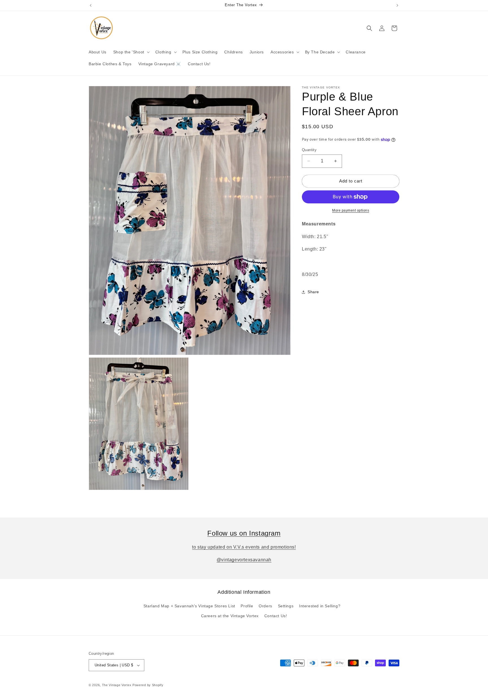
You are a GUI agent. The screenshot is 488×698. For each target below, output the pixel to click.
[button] (131, 52)
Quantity (309, 150)
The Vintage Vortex (117, 685)
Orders (265, 606)
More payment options (350, 210)
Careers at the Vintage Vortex (230, 616)
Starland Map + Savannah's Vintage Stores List (189, 606)
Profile (247, 606)
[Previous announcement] (90, 5)
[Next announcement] (397, 5)
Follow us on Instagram (243, 533)
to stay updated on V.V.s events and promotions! (244, 547)
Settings (286, 606)
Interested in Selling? (319, 606)
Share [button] (313, 292)
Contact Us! (275, 616)
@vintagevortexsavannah (244, 559)
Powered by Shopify (148, 685)
